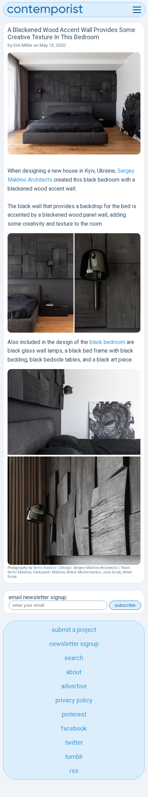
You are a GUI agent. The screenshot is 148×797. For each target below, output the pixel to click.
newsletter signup (74, 643)
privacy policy (74, 700)
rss (74, 770)
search (73, 657)
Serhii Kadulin (44, 568)
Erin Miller (22, 45)
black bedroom (107, 342)
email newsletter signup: (38, 597)
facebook (74, 728)
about (74, 672)
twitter (74, 742)
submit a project (74, 629)
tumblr (74, 756)
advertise (74, 686)
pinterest (74, 714)
